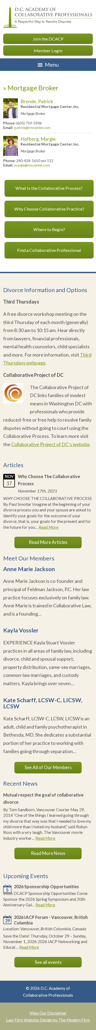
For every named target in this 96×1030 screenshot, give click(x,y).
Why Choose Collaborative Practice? (49, 208)
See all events (48, 962)
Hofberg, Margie (38, 139)
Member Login (48, 50)
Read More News (48, 853)
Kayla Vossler (20, 630)
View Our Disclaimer (48, 1013)
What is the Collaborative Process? (49, 188)
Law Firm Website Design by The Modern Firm (48, 1019)
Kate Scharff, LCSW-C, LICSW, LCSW (42, 703)
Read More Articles (48, 542)
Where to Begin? (49, 229)
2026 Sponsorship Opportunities (46, 886)
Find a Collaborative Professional (49, 250)
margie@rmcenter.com (32, 165)
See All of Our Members (48, 767)
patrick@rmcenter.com (32, 128)
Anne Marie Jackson (29, 569)
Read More (48, 527)
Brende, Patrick (37, 101)
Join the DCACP (48, 38)
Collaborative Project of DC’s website (50, 444)
